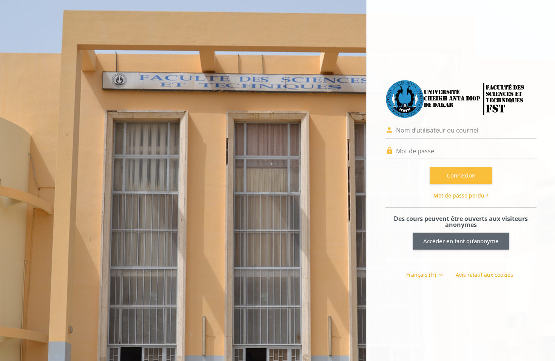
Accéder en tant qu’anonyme (461, 241)
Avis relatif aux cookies (484, 274)
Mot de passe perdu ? (460, 195)
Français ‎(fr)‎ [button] (422, 274)
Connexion (461, 175)
